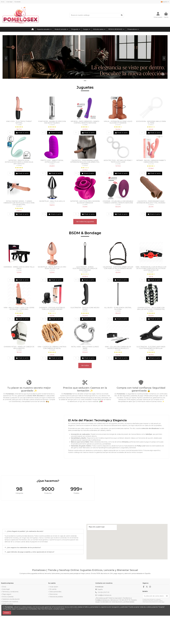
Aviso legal (9, 1)
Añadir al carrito (23, 133)
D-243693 (151, 350)
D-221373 (52, 203)
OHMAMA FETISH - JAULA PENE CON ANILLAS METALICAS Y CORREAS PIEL (151, 308)
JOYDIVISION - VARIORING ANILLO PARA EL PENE (151, 122)
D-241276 (19, 311)
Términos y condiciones (10, 592)
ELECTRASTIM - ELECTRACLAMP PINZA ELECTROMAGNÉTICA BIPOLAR (151, 347)
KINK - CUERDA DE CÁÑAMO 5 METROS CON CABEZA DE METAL (52, 347)
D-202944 (151, 124)
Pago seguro (6, 594)
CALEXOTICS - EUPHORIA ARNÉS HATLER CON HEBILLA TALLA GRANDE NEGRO (118, 267)
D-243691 (85, 272)
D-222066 (118, 164)
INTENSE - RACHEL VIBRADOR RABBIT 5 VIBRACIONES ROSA (151, 161)
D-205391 (85, 350)
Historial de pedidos (56, 597)
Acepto (6, 613)
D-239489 (19, 165)
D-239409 (85, 165)
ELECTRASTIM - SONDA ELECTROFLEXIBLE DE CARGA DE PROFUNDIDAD (85, 268)
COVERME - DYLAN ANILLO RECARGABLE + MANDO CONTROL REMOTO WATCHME (118, 202)
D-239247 (118, 270)
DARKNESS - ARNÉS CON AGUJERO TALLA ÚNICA (19, 267)
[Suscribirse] (167, 596)
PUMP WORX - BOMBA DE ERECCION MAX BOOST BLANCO (52, 122)
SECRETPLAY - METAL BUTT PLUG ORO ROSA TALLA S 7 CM (52, 267)
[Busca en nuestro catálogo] (122, 15)
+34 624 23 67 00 (103, 592)
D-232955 (19, 350)
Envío (3, 1)
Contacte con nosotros (10, 601)
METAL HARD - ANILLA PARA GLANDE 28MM (85, 347)
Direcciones (53, 594)
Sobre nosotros (7, 604)
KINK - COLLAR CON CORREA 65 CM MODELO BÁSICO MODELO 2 (118, 347)
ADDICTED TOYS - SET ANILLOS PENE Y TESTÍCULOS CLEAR (118, 161)
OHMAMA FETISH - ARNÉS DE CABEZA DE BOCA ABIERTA (19, 347)
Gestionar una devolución (11, 599)
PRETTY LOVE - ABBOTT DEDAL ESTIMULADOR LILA (52, 161)
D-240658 (52, 350)
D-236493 (52, 124)
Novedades (17, 1)
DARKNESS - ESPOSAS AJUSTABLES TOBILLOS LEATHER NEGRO (52, 308)
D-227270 (118, 124)
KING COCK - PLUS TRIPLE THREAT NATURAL (19, 122)
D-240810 (117, 350)
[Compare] (17, 119)
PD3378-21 (19, 206)
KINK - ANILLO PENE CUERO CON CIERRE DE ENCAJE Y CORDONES (19, 308)
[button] (83, 80)
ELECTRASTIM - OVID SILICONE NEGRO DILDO (85, 308)
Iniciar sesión (53, 587)
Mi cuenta (52, 589)
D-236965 (85, 204)
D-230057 (150, 311)
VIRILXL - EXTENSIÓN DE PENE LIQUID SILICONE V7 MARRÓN (118, 122)
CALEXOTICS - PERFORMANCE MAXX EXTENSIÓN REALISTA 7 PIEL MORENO (151, 202)
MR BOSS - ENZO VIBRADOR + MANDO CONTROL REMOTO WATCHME (85, 122)
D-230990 (85, 124)
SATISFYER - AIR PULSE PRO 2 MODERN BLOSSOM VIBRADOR (85, 202)
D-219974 (52, 164)
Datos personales (55, 592)
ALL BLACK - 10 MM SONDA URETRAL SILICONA (118, 308)
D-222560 (19, 270)
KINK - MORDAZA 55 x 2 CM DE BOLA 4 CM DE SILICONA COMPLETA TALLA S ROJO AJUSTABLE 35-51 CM (151, 268)
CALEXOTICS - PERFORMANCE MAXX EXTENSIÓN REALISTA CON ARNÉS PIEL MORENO (85, 162)
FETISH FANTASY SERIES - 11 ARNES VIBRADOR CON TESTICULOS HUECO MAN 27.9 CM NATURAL (19, 202)
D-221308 (118, 204)
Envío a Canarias (7, 597)
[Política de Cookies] (72, 609)
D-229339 (118, 311)
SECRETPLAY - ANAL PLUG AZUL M (52, 201)
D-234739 (52, 270)
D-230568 (19, 124)
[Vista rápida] (20, 119)
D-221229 (52, 311)
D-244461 (151, 164)
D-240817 (150, 272)
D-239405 (151, 204)
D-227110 (85, 311)
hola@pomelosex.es (104, 595)
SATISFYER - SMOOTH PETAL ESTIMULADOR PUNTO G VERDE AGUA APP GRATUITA (19, 162)
